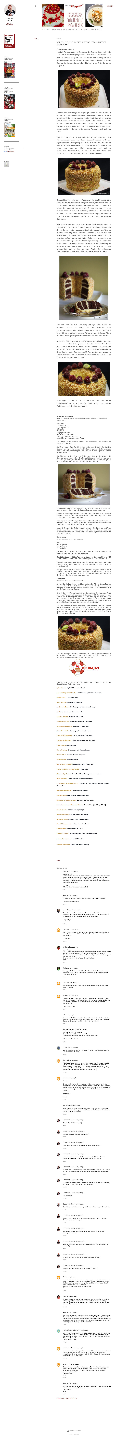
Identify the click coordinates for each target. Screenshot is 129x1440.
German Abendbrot (63, 844)
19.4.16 (64, 1377)
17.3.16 (64, 889)
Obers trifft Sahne (69, 1120)
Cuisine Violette (62, 716)
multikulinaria (67, 1105)
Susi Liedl (66, 968)
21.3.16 (64, 1324)
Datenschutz (57, 29)
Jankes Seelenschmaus (71, 1330)
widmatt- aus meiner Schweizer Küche (70, 805)
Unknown (66, 982)
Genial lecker (61, 810)
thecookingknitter (63, 814)
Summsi (66, 1060)
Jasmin (65, 1078)
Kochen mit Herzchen (64, 740)
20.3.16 (65, 1306)
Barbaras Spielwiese (64, 774)
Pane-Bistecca (62, 778)
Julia (64, 1015)
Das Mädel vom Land (64, 824)
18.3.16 (64, 1054)
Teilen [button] (36, 39)
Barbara (65, 1296)
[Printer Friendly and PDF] (6, 166)
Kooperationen (90, 29)
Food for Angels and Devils (66, 693)
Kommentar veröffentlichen (67, 1398)
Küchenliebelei (62, 795)
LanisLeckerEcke (63, 707)
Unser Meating (62, 750)
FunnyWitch (67, 929)
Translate (11, 151)
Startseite (46, 29)
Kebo (65, 1277)
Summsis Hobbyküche (64, 726)
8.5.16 (64, 1394)
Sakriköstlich (61, 759)
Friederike (66, 1047)
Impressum (67, 29)
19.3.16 (64, 1290)
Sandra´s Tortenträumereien (66, 800)
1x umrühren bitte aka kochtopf (67, 783)
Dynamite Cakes (62, 819)
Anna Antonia (62, 702)
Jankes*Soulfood (63, 833)
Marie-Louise (67, 910)
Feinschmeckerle (62, 731)
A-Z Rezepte (77, 29)
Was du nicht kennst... (64, 790)
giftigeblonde (61, 688)
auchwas (60, 712)
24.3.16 (65, 1358)
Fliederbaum (61, 697)
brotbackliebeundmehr (64, 735)
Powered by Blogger (75, 1430)
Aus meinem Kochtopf (64, 764)
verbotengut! (61, 828)
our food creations (63, 839)
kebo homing (61, 745)
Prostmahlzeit (61, 755)
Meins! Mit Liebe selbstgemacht (68, 769)
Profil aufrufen (9, 24)
